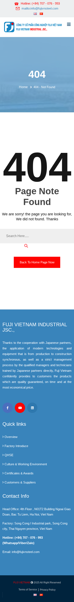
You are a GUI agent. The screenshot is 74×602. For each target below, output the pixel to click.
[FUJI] (34, 26)
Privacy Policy (48, 589)
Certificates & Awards (19, 473)
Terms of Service (27, 589)
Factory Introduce (16, 446)
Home (24, 87)
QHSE (9, 455)
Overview (11, 437)
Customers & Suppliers (20, 482)
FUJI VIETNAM (21, 582)
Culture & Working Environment (26, 464)
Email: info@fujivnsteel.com (21, 552)
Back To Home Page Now (37, 262)
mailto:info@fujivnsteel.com (40, 8)
